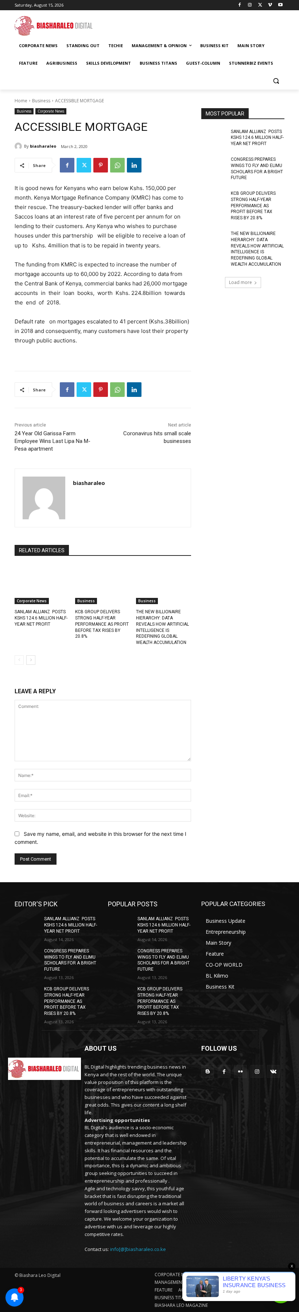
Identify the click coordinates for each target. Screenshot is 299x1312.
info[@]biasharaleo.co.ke (138, 1249)
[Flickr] (240, 1071)
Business (41, 101)
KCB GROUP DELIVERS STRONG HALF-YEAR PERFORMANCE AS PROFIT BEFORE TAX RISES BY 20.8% (102, 624)
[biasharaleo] (19, 146)
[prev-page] (19, 660)
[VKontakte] (273, 1071)
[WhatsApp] (117, 165)
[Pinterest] (100, 165)
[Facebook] (240, 5)
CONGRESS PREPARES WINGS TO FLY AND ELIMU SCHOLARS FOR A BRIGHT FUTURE (70, 960)
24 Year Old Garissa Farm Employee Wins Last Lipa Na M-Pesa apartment (52, 441)
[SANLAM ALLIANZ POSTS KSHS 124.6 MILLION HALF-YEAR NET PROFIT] (42, 584)
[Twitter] (260, 5)
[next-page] (30, 660)
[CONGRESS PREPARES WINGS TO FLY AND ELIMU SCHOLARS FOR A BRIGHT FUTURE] (213, 165)
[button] (275, 81)
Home (21, 101)
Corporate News (51, 111)
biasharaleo (43, 146)
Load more (240, 282)
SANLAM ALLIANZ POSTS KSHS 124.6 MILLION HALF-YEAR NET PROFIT (41, 618)
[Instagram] (250, 5)
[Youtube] (280, 5)
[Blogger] (207, 1071)
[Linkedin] (134, 165)
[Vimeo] (270, 5)
